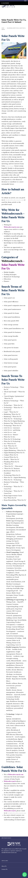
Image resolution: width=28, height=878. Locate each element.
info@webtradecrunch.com (14, 200)
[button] (24, 874)
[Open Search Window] (2, 7)
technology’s (10, 166)
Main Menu (6, 3)
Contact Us (4, 869)
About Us (4, 866)
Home (3, 28)
